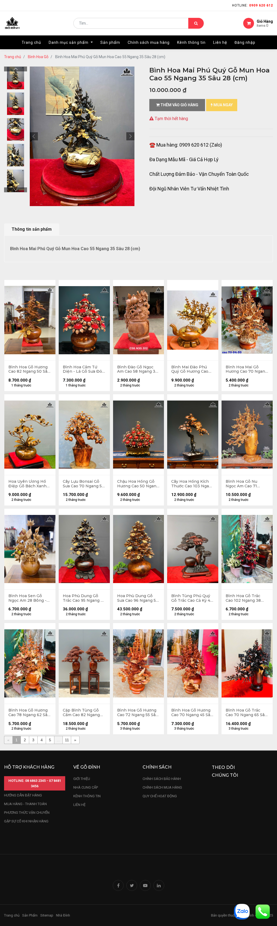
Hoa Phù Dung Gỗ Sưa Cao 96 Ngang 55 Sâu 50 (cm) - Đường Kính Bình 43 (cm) (137, 598)
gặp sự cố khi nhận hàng (26, 821)
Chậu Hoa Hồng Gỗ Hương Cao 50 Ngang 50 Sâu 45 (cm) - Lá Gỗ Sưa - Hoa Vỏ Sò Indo (138, 483)
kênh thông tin (87, 796)
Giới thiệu (82, 779)
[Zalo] (242, 911)
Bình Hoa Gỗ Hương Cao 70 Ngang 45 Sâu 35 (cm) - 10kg (192, 712)
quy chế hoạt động (160, 796)
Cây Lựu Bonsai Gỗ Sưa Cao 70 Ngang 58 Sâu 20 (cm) (83, 483)
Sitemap (46, 915)
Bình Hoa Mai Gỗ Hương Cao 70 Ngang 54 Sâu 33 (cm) (247, 369)
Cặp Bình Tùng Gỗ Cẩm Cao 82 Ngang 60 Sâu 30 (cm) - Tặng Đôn (84, 712)
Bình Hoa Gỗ (38, 57)
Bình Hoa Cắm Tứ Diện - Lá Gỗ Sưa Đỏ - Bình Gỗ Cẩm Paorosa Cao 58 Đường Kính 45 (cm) (84, 369)
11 (67, 740)
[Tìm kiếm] (196, 23)
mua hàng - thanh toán (25, 804)
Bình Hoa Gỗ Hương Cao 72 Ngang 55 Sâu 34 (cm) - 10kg (137, 712)
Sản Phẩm (30, 915)
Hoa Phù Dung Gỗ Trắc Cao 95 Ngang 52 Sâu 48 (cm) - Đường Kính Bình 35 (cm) (84, 598)
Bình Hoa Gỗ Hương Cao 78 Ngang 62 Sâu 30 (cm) (29, 712)
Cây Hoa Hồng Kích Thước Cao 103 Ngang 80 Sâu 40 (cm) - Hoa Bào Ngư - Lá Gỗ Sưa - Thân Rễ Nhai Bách (192, 483)
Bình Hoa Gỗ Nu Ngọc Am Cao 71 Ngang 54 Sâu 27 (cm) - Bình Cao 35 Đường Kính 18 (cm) (247, 483)
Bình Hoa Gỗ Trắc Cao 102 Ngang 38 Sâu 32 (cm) (243, 598)
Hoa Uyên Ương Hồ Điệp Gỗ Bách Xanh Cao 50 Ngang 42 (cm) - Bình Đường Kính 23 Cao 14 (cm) (29, 483)
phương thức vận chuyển (27, 813)
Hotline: (252, 5)
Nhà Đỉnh (63, 915)
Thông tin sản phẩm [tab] (32, 229)
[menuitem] (31, 42)
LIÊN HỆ (79, 805)
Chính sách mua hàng (162, 787)
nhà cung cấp (85, 787)
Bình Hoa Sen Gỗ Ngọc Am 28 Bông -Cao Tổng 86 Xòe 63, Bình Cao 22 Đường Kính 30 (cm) (28, 598)
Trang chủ (12, 57)
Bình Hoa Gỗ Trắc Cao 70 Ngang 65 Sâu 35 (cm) (246, 712)
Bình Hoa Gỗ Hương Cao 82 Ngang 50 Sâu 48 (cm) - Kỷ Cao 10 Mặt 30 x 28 (29, 369)
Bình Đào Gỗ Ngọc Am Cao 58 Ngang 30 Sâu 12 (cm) (137, 369)
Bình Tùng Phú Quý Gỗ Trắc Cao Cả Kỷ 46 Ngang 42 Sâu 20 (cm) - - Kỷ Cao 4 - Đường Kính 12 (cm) (192, 598)
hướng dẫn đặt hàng (23, 795)
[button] (34, 136)
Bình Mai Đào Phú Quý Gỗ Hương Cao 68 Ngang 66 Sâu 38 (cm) (190, 369)
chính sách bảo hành (162, 779)
